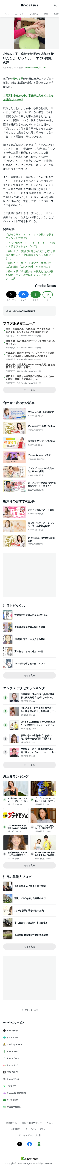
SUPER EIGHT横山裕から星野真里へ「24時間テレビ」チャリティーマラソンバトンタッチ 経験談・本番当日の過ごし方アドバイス (38, 726)
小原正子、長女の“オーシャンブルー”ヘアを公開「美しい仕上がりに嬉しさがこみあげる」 (30, 354)
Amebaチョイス (14, 1030)
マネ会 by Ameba (14, 1044)
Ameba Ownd (13, 1058)
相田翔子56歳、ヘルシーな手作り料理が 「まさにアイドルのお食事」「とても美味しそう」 (18, 856)
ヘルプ (50, 1122)
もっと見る (29, 389)
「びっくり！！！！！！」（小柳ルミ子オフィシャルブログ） (29, 236)
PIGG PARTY (12, 1072)
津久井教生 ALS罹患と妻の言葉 (30, 886)
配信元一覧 (11, 1122)
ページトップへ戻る (29, 1010)
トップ (6, 13)
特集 (46, 13)
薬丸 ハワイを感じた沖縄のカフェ (31, 898)
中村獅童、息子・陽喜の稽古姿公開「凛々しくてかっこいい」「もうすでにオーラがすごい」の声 (37, 752)
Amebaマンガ (13, 1079)
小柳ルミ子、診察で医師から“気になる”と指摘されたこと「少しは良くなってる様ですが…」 (30, 254)
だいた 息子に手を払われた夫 (29, 910)
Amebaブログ (13, 1051)
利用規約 (15, 1128)
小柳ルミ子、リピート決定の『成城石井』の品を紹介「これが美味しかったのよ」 (29, 264)
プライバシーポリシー (36, 1128)
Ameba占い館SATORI (16, 1093)
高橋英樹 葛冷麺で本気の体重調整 (31, 934)
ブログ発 (34, 13)
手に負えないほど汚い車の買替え (31, 922)
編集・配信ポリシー (32, 1122)
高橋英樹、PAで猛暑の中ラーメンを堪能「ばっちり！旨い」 (30, 342)
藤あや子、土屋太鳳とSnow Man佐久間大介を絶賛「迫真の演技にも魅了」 (30, 366)
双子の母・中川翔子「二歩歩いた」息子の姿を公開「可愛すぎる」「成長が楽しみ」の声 (36, 738)
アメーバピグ (12, 1065)
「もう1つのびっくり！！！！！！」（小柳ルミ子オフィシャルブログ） (30, 244)
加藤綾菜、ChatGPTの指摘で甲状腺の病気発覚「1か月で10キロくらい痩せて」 (38, 697)
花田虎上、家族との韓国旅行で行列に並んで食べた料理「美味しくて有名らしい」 (30, 378)
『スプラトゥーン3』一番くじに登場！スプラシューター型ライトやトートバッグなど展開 (45, 802)
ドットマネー (12, 1037)
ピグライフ (11, 1086)
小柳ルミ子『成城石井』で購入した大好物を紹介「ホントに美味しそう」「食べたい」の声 (29, 275)
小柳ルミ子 (17, 78)
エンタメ (19, 13)
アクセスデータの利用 (30, 1135)
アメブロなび (12, 1100)
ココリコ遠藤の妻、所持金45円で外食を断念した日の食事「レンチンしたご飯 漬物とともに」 (30, 330)
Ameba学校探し (14, 1107)
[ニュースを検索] (55, 5)
